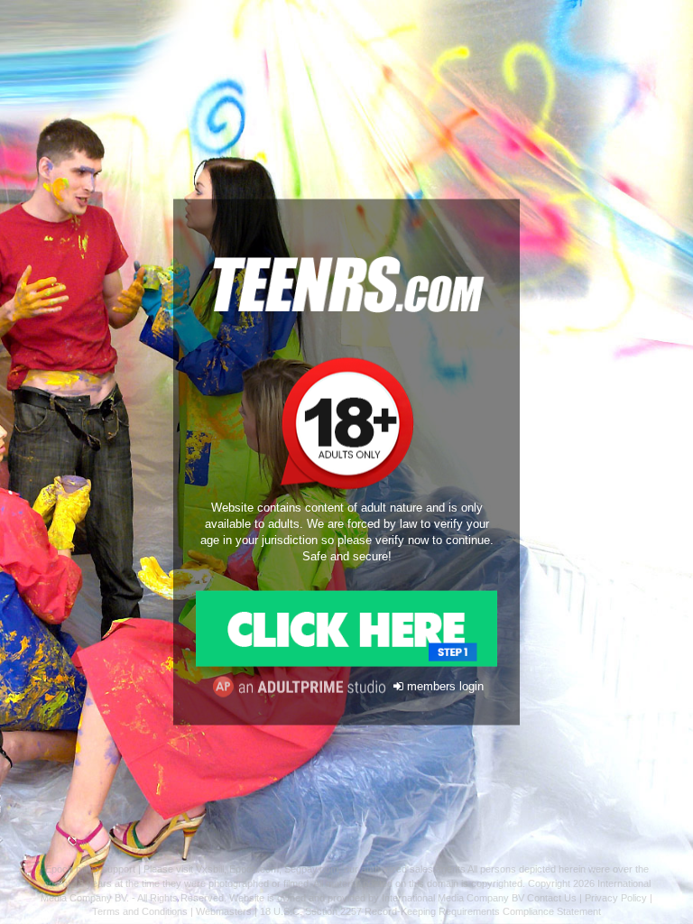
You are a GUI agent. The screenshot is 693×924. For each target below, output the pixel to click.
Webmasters (224, 911)
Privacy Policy (616, 897)
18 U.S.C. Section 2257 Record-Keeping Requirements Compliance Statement (430, 911)
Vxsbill (210, 869)
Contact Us (552, 897)
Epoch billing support (90, 869)
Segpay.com (311, 869)
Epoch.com (254, 869)
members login (443, 686)
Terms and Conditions (140, 911)
